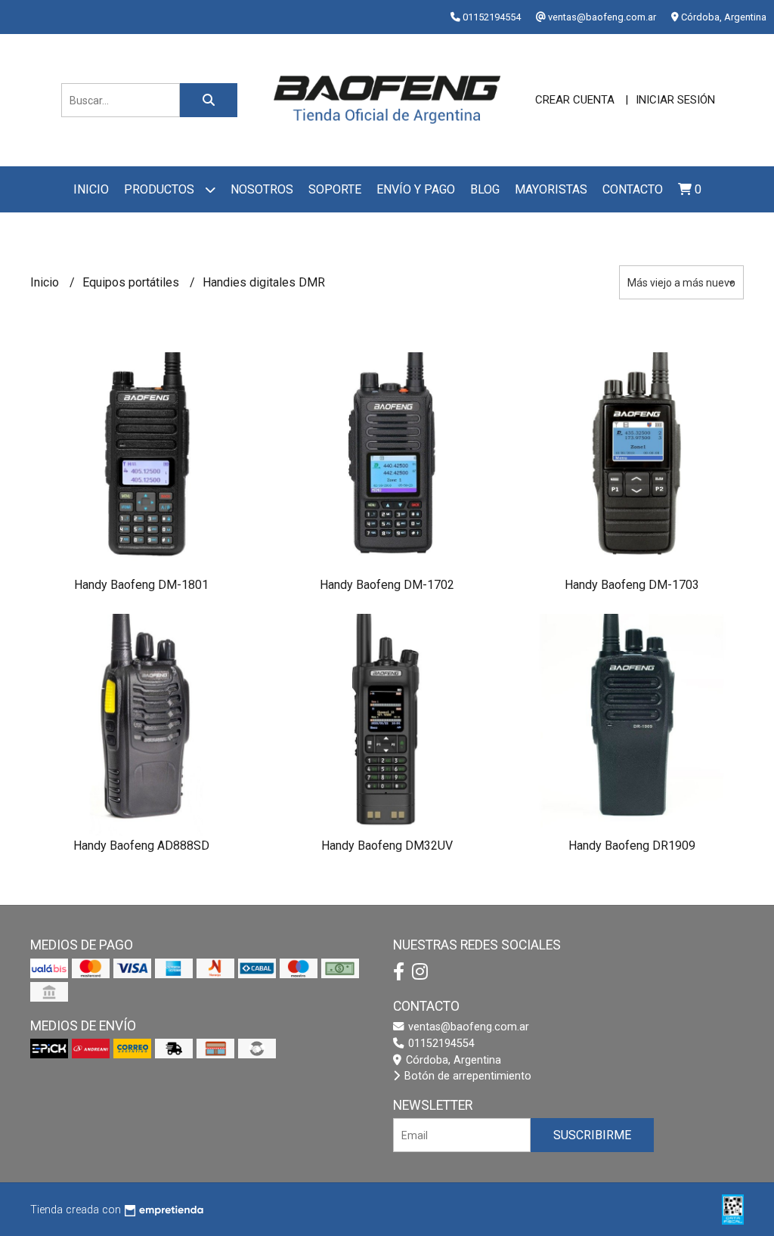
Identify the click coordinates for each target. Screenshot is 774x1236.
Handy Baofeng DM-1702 (387, 585)
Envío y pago (415, 189)
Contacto (632, 189)
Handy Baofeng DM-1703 (632, 585)
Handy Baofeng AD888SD (141, 845)
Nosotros (262, 189)
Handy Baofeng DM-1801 (141, 585)
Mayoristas (551, 189)
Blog (485, 189)
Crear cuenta (575, 100)
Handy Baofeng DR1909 (631, 845)
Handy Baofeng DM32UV (387, 845)
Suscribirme (592, 1135)
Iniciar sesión (675, 100)
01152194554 (440, 1043)
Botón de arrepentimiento (466, 1076)
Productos (160, 189)
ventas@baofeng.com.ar (467, 1027)
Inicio (91, 189)
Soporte (334, 189)
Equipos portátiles (132, 282)
